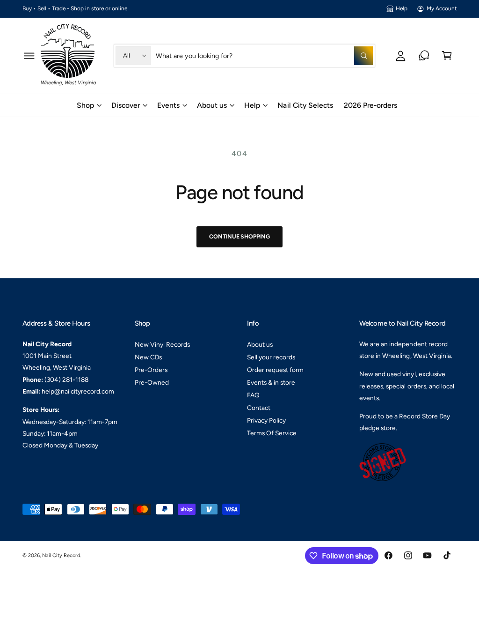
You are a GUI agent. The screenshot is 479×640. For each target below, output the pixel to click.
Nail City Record (61, 555)
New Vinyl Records (162, 344)
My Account (442, 8)
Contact (258, 407)
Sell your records (271, 357)
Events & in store (271, 382)
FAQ (253, 395)
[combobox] (264, 55)
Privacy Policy (266, 420)
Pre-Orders (151, 369)
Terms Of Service (272, 433)
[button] (29, 55)
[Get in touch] (424, 55)
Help (401, 8)
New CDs (148, 357)
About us (260, 344)
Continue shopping (239, 236)
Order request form (275, 369)
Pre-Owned (152, 382)
